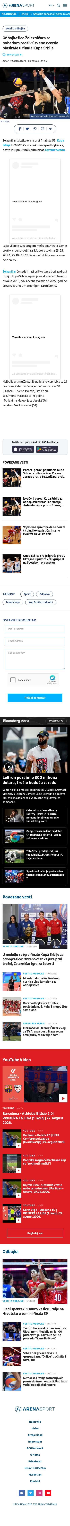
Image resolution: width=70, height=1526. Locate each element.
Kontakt (35, 1481)
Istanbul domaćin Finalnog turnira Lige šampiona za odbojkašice (41, 982)
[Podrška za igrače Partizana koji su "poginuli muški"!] (12, 1163)
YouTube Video (17, 1060)
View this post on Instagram (27, 201)
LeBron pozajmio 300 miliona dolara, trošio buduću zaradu (30, 780)
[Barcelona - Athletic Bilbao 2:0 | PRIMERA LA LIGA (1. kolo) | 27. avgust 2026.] (35, 1084)
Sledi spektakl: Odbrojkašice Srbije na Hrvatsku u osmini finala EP (33, 1311)
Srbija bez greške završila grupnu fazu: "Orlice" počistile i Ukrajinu (44, 1357)
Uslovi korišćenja (35, 1468)
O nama (35, 1455)
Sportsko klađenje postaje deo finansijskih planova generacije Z (45, 875)
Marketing (35, 1474)
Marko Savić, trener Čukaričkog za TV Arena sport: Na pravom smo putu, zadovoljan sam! (44, 1032)
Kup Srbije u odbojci (41, 602)
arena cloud (35, 1435)
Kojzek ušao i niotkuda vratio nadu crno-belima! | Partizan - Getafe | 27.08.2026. (43, 1189)
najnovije (35, 1422)
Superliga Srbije (34, 1023)
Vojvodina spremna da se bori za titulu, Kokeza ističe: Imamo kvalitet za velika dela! (44, 531)
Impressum (35, 1441)
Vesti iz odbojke (15, 28)
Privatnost (35, 1461)
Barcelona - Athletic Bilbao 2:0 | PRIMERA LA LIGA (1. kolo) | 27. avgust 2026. (33, 1118)
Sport (27, 594)
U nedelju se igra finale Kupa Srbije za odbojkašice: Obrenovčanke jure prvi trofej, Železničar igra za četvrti (33, 959)
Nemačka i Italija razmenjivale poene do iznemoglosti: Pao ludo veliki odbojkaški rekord (45, 1382)
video (35, 1428)
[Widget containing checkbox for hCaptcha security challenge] (33, 679)
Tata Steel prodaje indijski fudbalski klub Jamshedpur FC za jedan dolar (44, 855)
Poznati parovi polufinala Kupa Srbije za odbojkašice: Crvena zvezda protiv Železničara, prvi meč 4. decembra (43, 473)
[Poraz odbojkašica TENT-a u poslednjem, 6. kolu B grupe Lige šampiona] (12, 1006)
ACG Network (35, 1448)
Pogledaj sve (56, 721)
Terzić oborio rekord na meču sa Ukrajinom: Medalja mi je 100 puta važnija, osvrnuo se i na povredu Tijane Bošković (44, 1333)
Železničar (9, 272)
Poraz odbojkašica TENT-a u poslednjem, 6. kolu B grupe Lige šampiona (45, 1007)
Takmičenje (13, 602)
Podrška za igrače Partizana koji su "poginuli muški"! (44, 1162)
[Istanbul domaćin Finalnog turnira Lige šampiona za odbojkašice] (12, 981)
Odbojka (44, 594)
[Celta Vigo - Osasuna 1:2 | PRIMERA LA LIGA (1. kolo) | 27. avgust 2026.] (12, 1213)
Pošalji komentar (35, 698)
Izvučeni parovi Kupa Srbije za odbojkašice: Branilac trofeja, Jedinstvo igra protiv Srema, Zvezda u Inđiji (42, 502)
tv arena (20, 1504)
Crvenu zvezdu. (55, 150)
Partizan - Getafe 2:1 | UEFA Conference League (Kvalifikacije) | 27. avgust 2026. (44, 1139)
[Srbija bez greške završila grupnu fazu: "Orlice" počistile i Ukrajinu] (12, 1356)
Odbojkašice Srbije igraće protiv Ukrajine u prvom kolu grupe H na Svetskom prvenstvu (44, 559)
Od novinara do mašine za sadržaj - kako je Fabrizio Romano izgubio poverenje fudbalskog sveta (42, 816)
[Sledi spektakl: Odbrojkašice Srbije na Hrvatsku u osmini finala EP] (35, 1281)
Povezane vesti (15, 462)
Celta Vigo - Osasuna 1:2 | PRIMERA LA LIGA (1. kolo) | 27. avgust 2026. (43, 1213)
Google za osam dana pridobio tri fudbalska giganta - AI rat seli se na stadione (44, 835)
